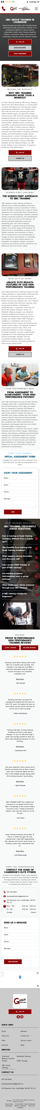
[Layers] (37, 973)
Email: (6, 485)
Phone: (6, 492)
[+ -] (20, 979)
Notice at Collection (20, 1106)
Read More (20, 679)
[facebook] (18, 1017)
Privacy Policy (9, 1104)
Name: (6, 478)
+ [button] (2, 973)
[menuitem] (10, 1031)
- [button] (2, 975)
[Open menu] (36, 9)
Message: (7, 499)
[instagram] (21, 1017)
